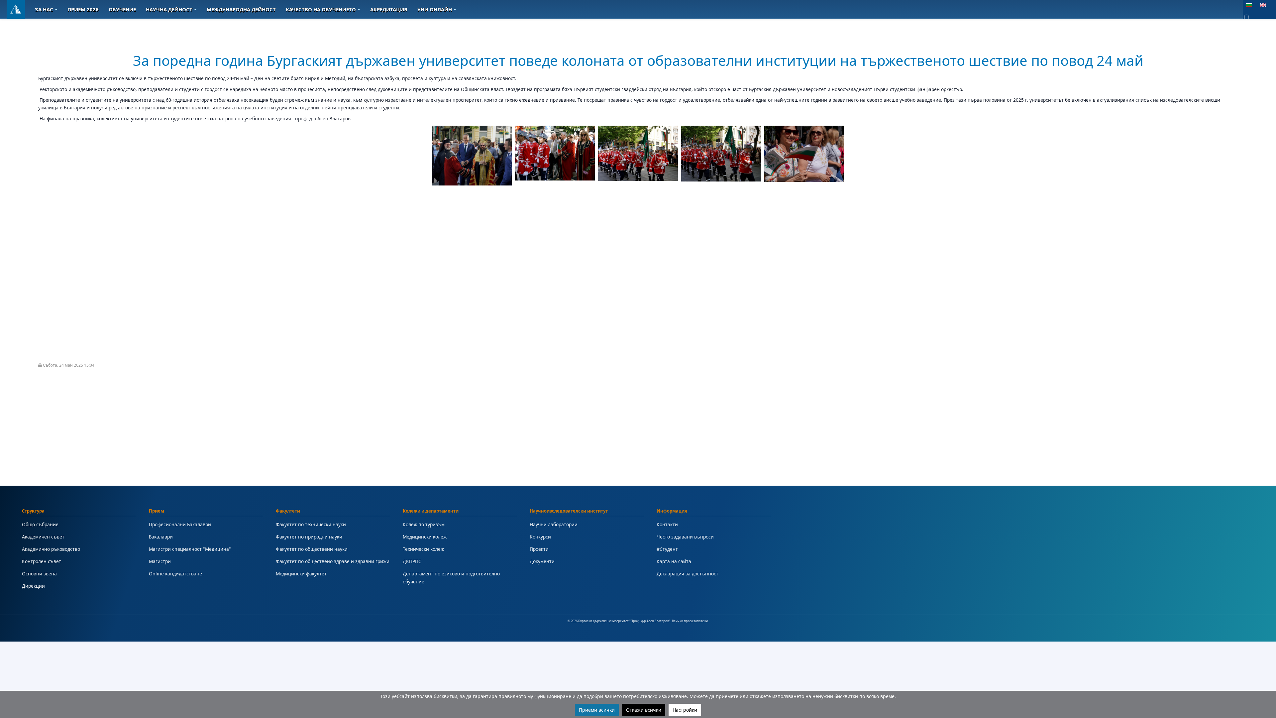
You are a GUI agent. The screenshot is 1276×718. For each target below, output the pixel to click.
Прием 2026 (83, 9)
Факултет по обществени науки (312, 549)
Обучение (122, 9)
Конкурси (540, 537)
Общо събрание (40, 524)
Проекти (539, 549)
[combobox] (1252, 18)
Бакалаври (161, 537)
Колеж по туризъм (424, 524)
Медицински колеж (425, 537)
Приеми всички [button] (597, 710)
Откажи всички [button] (643, 710)
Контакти (667, 524)
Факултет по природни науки (309, 537)
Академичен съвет (43, 537)
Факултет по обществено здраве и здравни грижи (332, 561)
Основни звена (39, 573)
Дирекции (33, 586)
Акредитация (388, 9)
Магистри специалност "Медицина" (190, 549)
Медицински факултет (301, 573)
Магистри (160, 561)
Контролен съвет (41, 561)
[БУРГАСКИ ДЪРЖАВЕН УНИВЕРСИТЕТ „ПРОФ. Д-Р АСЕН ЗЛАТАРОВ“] (16, 9)
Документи (542, 561)
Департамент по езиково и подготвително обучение (451, 577)
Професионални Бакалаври (180, 524)
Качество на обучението (321, 9)
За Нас (44, 9)
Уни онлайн (434, 9)
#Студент (667, 549)
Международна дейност (241, 9)
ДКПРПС (412, 561)
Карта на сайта (674, 561)
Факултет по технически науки (311, 524)
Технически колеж (423, 549)
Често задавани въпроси (685, 537)
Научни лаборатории (554, 524)
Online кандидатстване (175, 573)
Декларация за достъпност (687, 573)
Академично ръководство (51, 549)
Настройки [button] (685, 710)
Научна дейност (169, 9)
